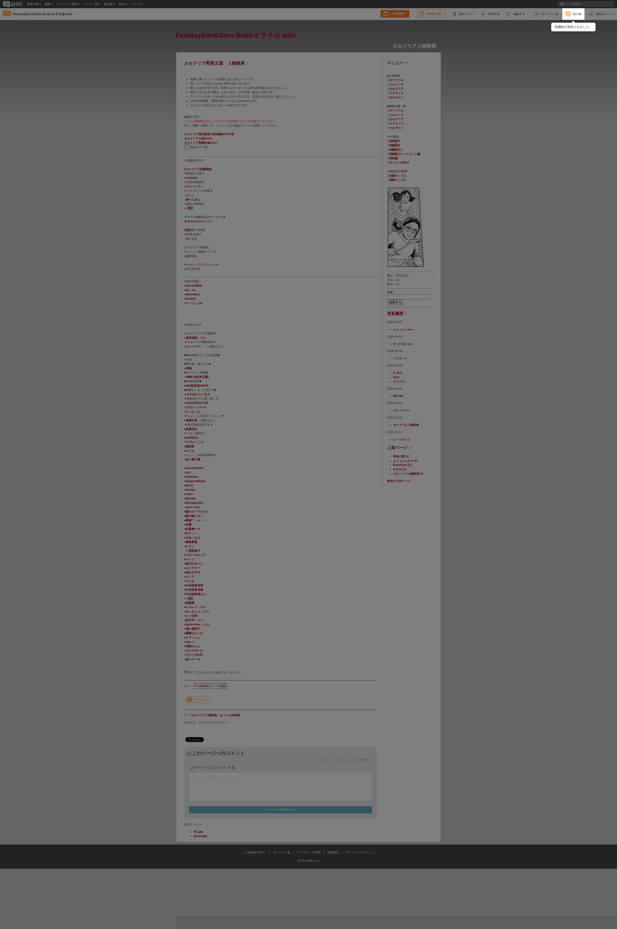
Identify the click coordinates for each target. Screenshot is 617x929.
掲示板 (577, 14)
